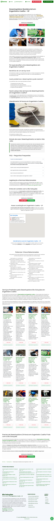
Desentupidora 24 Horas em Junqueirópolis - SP (8, 472)
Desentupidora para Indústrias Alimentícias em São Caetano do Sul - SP (26, 472)
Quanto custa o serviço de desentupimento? (19, 167)
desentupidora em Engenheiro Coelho (26, 294)
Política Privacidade (47, 503)
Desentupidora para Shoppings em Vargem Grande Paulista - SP (43, 485)
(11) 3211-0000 (7, 508)
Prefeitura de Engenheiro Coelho (34, 185)
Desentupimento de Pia (32, 499)
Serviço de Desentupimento (33, 496)
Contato (28, 1)
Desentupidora (19, 1)
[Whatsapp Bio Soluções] (51, 519)
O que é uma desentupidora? (16, 159)
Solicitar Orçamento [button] (8, 344)
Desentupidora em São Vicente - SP (10, 477)
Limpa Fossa (30, 505)
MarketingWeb (27, 518)
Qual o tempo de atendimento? (16, 173)
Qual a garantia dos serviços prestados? (18, 170)
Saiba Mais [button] (8, 342)
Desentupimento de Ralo (33, 501)
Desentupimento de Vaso (33, 503)
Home (11, 1)
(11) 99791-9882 (8, 510)
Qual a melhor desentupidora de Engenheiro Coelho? (21, 175)
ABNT (38, 182)
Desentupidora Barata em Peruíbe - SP (44, 474)
